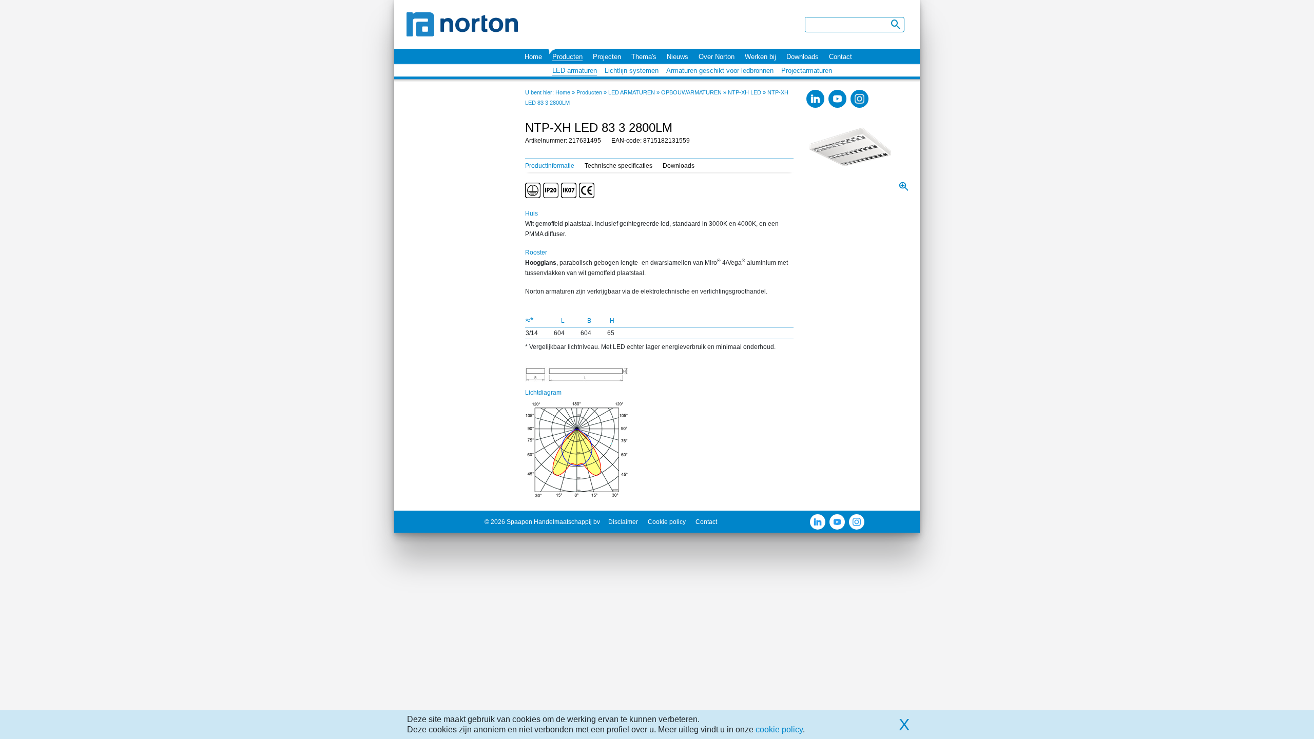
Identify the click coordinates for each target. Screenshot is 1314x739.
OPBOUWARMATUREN (691, 92)
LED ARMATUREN (631, 92)
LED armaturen (574, 70)
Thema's (643, 57)
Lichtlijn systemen (632, 70)
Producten (567, 57)
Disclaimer (623, 522)
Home (533, 57)
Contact (840, 57)
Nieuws (677, 57)
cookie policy (779, 729)
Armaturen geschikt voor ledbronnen (720, 70)
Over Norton (717, 57)
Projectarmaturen (806, 70)
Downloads (802, 57)
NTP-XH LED (744, 92)
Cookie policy (667, 522)
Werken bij (760, 57)
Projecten (607, 57)
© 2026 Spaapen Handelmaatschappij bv (542, 522)
